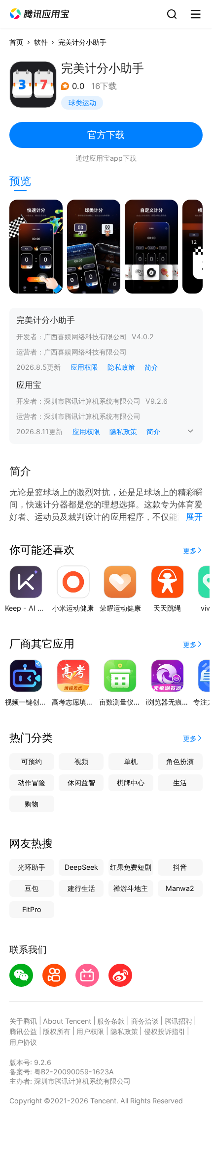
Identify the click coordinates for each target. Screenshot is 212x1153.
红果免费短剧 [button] (130, 867)
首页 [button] (16, 42)
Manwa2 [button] (180, 888)
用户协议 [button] (23, 1042)
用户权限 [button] (90, 1031)
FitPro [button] (31, 909)
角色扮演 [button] (180, 761)
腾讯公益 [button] (23, 1031)
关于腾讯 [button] (23, 1021)
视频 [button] (81, 761)
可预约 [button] (31, 761)
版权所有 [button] (57, 1031)
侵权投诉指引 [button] (164, 1031)
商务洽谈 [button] (145, 1021)
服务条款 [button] (111, 1021)
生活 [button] (180, 782)
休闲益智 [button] (81, 782)
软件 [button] (41, 42)
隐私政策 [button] (121, 367)
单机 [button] (131, 761)
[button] (39, 14)
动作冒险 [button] (31, 782)
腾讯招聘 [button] (178, 1021)
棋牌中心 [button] (130, 782)
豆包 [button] (31, 888)
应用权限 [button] (84, 367)
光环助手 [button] (31, 867)
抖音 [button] (180, 867)
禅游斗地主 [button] (130, 888)
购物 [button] (31, 803)
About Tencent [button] (67, 1021)
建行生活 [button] (81, 888)
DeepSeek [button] (81, 867)
